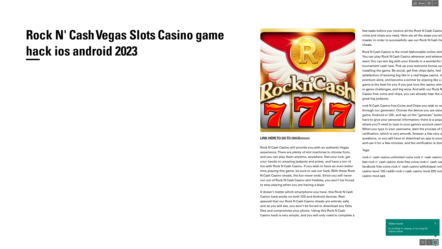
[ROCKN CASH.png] (307, 80)
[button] (419, 3)
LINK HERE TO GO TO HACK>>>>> (285, 138)
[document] (221, 124)
